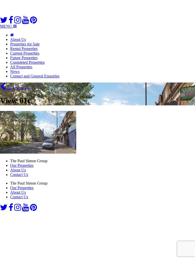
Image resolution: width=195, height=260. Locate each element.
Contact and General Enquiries (34, 76)
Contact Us (19, 174)
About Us (18, 39)
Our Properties (22, 165)
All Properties (21, 67)
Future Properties (24, 58)
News (15, 71)
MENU (6, 26)
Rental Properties (24, 48)
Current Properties (24, 53)
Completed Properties (27, 62)
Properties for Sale (25, 44)
